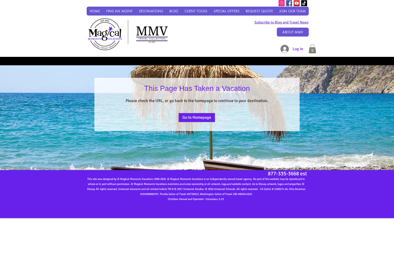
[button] (151, 11)
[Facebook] (289, 3)
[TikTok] (304, 3)
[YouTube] (297, 3)
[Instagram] (282, 3)
